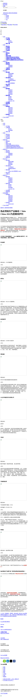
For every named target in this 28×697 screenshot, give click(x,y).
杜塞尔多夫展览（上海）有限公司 (11, 679)
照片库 (9, 40)
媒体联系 (8, 103)
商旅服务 (8, 106)
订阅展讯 (8, 50)
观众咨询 (8, 84)
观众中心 (5, 70)
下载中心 (8, 85)
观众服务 (8, 72)
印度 (4, 669)
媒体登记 (10, 89)
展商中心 (5, 61)
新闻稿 (9, 96)
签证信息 (10, 110)
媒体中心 (5, 87)
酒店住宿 (10, 107)
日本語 (7, 16)
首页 (4, 36)
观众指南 (10, 76)
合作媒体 (8, 102)
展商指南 (10, 66)
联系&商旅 (5, 104)
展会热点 (8, 46)
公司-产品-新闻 (4, 693)
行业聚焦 (8, 47)
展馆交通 (11, 13)
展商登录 (10, 65)
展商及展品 (6, 13)
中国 (4, 668)
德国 (4, 667)
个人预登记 (11, 79)
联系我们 (8, 114)
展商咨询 (8, 69)
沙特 (4, 675)
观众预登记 (4, 24)
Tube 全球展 (6, 117)
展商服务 (8, 64)
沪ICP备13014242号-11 (8, 680)
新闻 (4, 44)
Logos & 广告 (11, 100)
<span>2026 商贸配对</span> (14, 171)
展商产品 (5, 51)
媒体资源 (8, 95)
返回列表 (14, 616)
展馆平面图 (8, 55)
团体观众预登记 (12, 80)
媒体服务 (8, 88)
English (7, 15)
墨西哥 (4, 676)
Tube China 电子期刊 (4, 655)
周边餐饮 (10, 113)
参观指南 (15, 13)
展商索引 (8, 53)
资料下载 (8, 43)
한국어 (7, 18)
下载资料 (8, 68)
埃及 (4, 672)
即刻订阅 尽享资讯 (5, 658)
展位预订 (8, 62)
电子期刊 (16, 24)
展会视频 (10, 42)
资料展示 (10, 92)
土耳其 (4, 673)
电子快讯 (8, 49)
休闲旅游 (10, 111)
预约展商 (8, 81)
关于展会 (8, 38)
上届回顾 (8, 39)
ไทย (7, 19)
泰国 (4, 671)
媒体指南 (10, 94)
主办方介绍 (11, 115)
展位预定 (10, 24)
